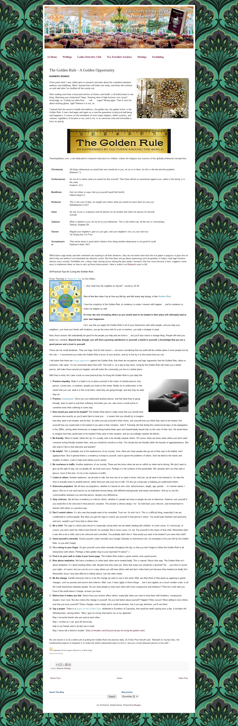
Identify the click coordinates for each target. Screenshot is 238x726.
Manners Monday (64, 668)
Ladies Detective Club (89, 57)
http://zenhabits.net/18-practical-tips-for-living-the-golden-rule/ (115, 630)
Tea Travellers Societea (119, 57)
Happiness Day (74, 279)
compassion (67, 399)
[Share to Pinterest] (69, 664)
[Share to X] (63, 664)
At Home (52, 57)
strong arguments (81, 360)
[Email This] (57, 664)
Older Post (183, 678)
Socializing (158, 57)
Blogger (137, 705)
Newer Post (55, 678)
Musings (142, 57)
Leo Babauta (129, 264)
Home (119, 678)
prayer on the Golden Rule (88, 608)
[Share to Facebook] (66, 664)
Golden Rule (164, 296)
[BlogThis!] (60, 664)
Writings (67, 57)
